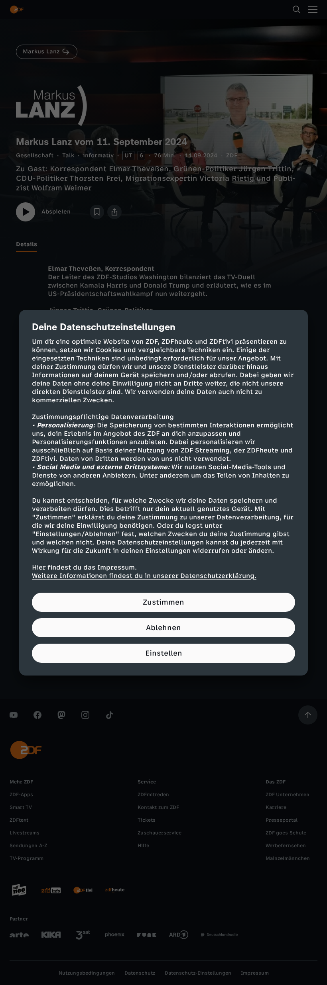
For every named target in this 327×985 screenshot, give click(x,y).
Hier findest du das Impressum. (84, 567)
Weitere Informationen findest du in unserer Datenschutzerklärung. (144, 576)
